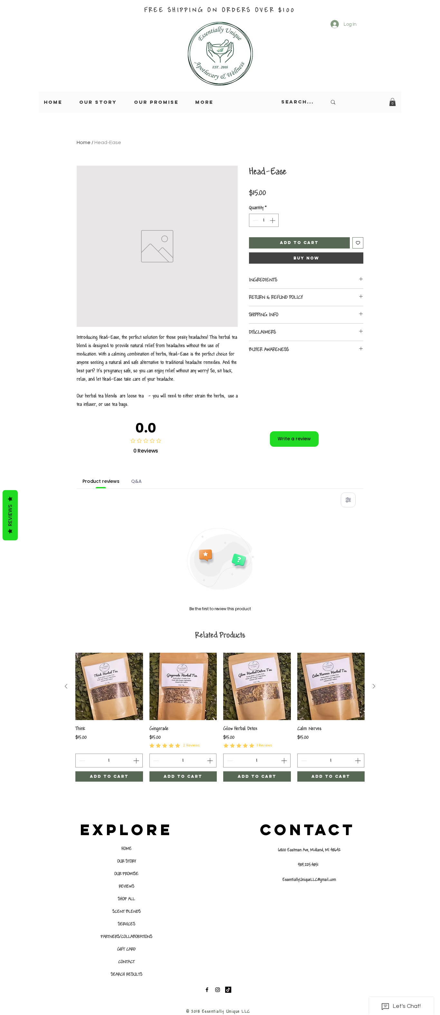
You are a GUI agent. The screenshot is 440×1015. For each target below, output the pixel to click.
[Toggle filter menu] (348, 500)
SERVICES (126, 924)
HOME (126, 849)
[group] (220, 717)
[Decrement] (255, 220)
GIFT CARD (126, 949)
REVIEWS (126, 886)
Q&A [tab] (136, 481)
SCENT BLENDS (126, 911)
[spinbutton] (264, 220)
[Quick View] (109, 686)
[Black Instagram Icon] (218, 990)
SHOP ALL (126, 899)
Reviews (10, 515)
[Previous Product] (66, 686)
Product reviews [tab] (101, 481)
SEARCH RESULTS (126, 974)
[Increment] (273, 220)
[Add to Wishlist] (358, 243)
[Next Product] (374, 686)
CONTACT (126, 962)
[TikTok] (228, 990)
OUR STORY (126, 861)
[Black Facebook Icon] (207, 990)
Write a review (294, 438)
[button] (392, 102)
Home (84, 142)
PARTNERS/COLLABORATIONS (126, 937)
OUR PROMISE (126, 874)
